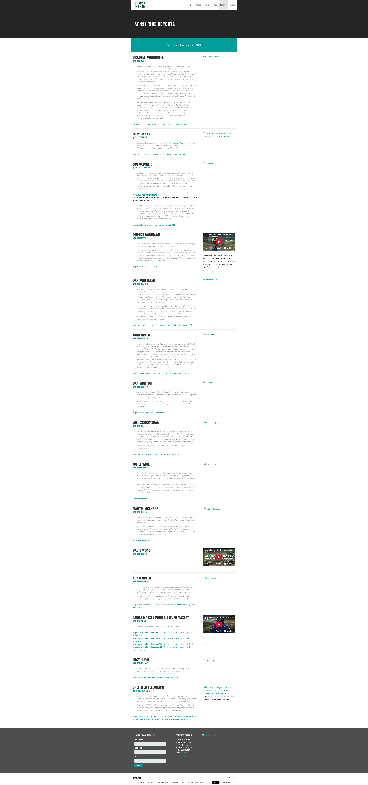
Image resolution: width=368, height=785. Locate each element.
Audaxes (232, 5)
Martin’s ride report (141, 540)
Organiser (199, 5)
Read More (227, 782)
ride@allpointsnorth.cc (184, 755)
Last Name (138, 748)
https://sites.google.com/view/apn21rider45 (152, 412)
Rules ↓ (207, 5)
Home (190, 5)
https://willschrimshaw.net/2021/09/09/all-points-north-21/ (158, 454)
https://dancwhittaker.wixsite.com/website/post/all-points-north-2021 (163, 325)
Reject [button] (221, 782)
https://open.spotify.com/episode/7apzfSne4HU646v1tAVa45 (159, 154)
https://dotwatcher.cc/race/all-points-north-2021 (154, 225)
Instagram (139, 778)
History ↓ (223, 5)
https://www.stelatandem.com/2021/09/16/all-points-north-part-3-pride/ (164, 644)
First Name (138, 739)
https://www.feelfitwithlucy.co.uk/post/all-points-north (156, 677)
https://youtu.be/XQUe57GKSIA (147, 266)
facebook (135, 778)
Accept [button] (215, 782)
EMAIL (136, 756)
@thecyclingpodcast (176, 143)
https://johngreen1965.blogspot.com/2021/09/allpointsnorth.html (161, 373)
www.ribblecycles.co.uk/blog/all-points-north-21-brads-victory (160, 124)
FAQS (215, 5)
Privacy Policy (230, 777)
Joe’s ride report (140, 498)
